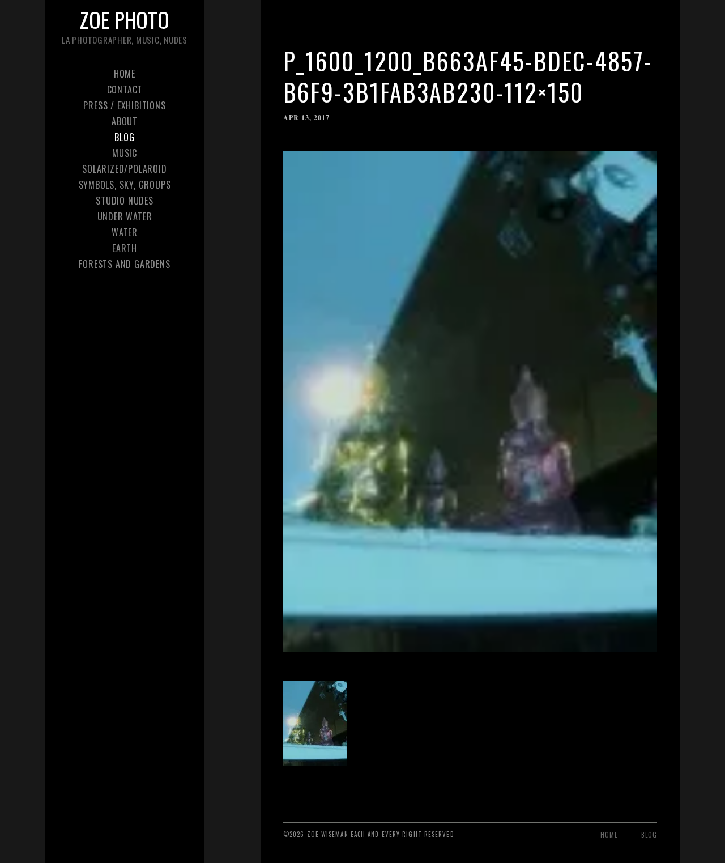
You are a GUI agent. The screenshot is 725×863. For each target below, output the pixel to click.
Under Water (124, 216)
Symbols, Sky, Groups (125, 185)
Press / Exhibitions (124, 105)
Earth (124, 248)
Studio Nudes (124, 200)
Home (124, 73)
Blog (124, 137)
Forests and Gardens (124, 264)
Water (125, 232)
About (125, 121)
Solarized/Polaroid (124, 169)
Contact (125, 89)
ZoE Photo (124, 19)
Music (124, 153)
